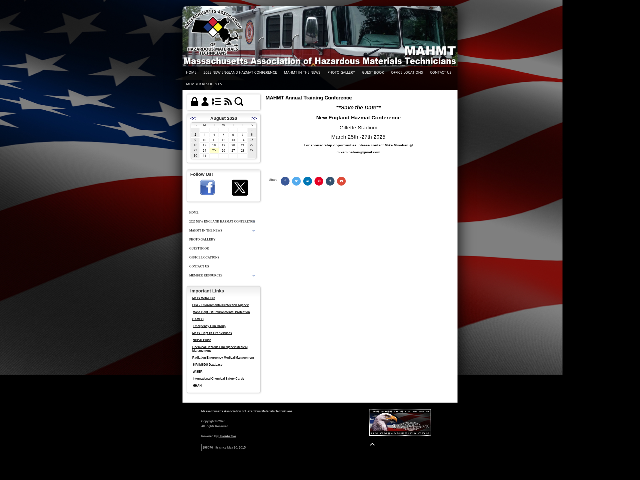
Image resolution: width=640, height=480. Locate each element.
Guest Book (373, 72)
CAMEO (198, 319)
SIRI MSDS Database (207, 364)
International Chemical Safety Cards (218, 378)
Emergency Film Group (209, 326)
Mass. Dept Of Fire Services (212, 333)
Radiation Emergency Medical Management (223, 357)
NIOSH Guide (202, 340)
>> (254, 118)
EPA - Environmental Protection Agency (220, 305)
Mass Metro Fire (203, 298)
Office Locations (407, 72)
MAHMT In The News (302, 72)
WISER (197, 371)
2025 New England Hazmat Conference (240, 72)
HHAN (197, 385)
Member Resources (204, 83)
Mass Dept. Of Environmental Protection (221, 312)
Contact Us (441, 72)
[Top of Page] (372, 444)
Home (191, 72)
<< (193, 118)
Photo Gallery (341, 72)
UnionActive (227, 436)
